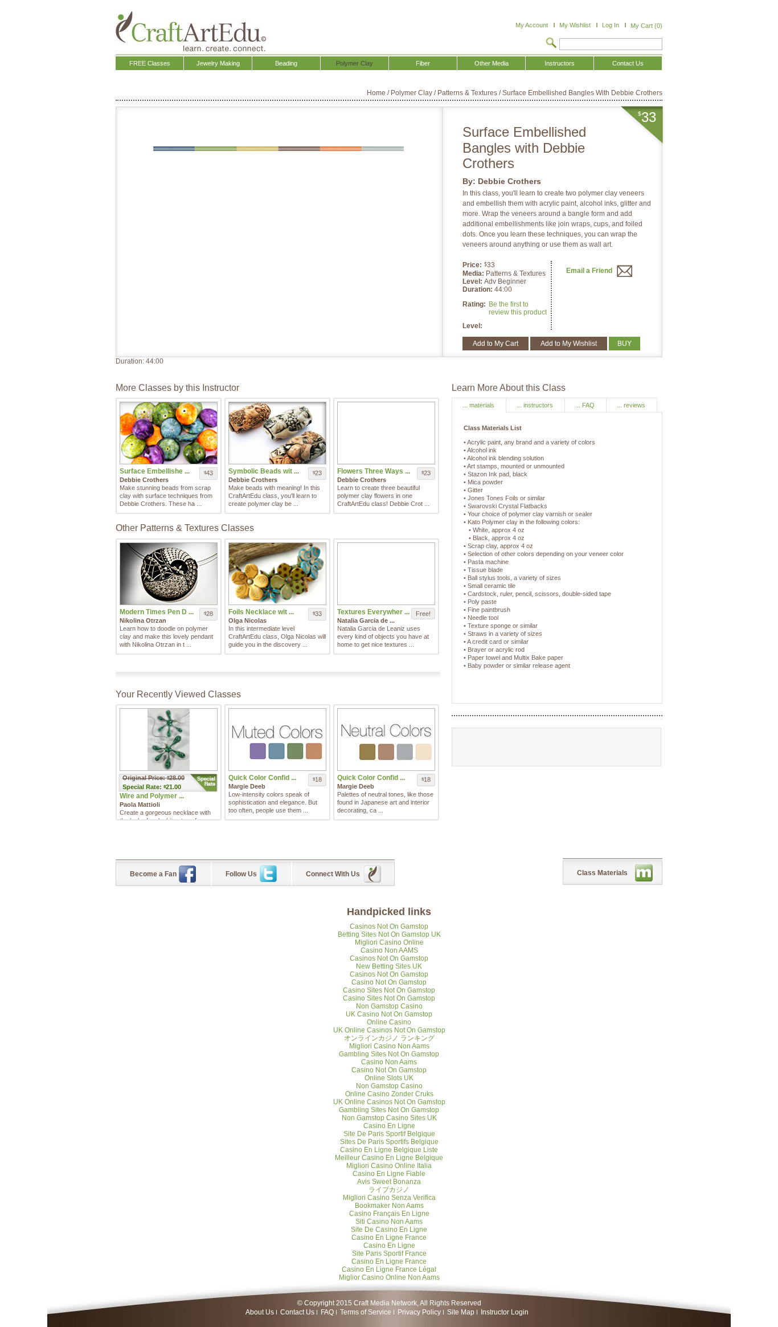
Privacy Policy (419, 1312)
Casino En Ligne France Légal (389, 1269)
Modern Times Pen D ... (157, 612)
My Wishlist (575, 25)
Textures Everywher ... (373, 612)
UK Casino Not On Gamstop (389, 1014)
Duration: (478, 289)
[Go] (551, 44)
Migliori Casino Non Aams (389, 1046)
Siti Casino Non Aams (389, 1222)
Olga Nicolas (247, 620)
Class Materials (602, 873)
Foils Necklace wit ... (261, 612)
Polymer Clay (411, 93)
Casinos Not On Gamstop (389, 926)
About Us (259, 1312)
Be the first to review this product (518, 308)
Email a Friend (590, 271)
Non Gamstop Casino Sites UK (389, 1118)
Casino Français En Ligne (389, 1214)
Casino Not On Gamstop (389, 982)
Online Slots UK (389, 1078)
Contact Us (297, 1312)
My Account (531, 25)
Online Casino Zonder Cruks (389, 1094)
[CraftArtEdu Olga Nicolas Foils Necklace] (277, 573)
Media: (474, 273)
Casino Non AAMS (389, 950)
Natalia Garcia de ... (366, 620)
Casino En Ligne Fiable (389, 1174)
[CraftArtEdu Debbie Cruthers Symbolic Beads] (277, 433)
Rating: (474, 304)
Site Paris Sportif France (389, 1253)
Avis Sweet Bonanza (389, 1182)
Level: (473, 281)
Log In (610, 25)
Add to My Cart (495, 344)
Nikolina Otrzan (143, 620)
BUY (624, 344)
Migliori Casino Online (389, 942)
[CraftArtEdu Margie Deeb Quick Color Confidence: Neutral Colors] (386, 739)
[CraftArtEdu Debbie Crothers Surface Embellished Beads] (169, 433)
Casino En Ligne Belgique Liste (389, 1150)
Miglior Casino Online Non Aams (389, 1277)
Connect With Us (333, 874)
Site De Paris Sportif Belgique (389, 1134)
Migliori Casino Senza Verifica (389, 1198)
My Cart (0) (646, 25)
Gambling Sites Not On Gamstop (389, 1054)
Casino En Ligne (389, 1126)
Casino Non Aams (389, 1062)
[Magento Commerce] (191, 31)
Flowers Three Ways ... (373, 471)
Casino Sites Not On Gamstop (389, 990)
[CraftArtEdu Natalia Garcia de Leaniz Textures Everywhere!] (386, 573)
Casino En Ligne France (389, 1238)
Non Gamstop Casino (389, 1006)
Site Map (460, 1312)
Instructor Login (505, 1312)
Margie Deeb (246, 786)
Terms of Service (365, 1312)
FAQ (327, 1312)
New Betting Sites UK (389, 966)
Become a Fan (153, 874)
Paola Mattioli (140, 804)
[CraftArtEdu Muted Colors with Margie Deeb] (277, 739)
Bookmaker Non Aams (389, 1206)
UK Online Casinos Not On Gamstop (389, 1030)
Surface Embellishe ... (155, 471)
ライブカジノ (389, 1190)
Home (376, 93)
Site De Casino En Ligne (389, 1230)
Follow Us (241, 874)
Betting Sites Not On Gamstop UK (389, 934)
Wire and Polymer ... (152, 796)
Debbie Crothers (509, 181)
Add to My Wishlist (568, 344)
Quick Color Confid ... (262, 778)
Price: (472, 265)
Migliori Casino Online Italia (389, 1166)
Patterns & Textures (467, 93)
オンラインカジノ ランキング (389, 1038)
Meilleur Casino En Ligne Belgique (389, 1158)
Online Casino (389, 1022)
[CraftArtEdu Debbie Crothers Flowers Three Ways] (386, 433)
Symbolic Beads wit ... (263, 471)
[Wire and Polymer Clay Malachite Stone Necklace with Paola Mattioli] (169, 739)
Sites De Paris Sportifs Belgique (389, 1142)
